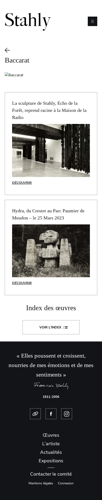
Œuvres (51, 435)
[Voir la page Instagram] (66, 413)
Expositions (51, 461)
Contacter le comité (51, 474)
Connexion (66, 483)
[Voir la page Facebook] (51, 413)
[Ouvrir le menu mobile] (92, 21)
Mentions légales (40, 483)
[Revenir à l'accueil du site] (28, 21)
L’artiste (51, 444)
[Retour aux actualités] (51, 50)
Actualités (51, 452)
